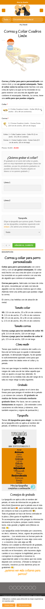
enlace (6, 227)
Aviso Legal (37, 595)
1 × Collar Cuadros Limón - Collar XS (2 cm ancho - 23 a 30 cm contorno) (25, 110)
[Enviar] (40, 19)
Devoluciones (26, 595)
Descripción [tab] (7, 252)
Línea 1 (7, 182)
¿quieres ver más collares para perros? (22, 572)
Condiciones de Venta (11, 595)
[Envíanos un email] (22, 587)
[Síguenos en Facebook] (11, 587)
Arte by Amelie (22, 2)
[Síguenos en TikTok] (18, 587)
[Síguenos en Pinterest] (26, 587)
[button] (3, 10)
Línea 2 (7, 200)
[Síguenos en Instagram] (14, 587)
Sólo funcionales (24, 605)
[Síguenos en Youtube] (34, 587)
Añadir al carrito (24, 245)
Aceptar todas (8, 605)
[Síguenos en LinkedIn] (30, 587)
